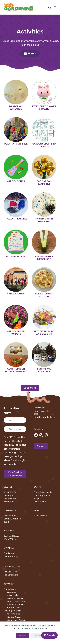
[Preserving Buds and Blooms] (44, 317)
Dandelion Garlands (16, 107)
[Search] (49, 7)
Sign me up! (15, 429)
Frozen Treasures (16, 218)
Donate (41, 446)
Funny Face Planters (44, 370)
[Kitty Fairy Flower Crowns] (44, 92)
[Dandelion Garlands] (16, 92)
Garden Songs (16, 181)
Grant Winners (40, 501)
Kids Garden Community (15, 474)
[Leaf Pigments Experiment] (44, 242)
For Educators (11, 572)
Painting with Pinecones (44, 220)
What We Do (10, 492)
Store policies (40, 515)
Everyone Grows (15, 604)
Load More (30, 387)
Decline (37, 635)
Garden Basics (14, 617)
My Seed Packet (15, 256)
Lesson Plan (13, 595)
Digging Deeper (15, 598)
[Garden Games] (16, 279)
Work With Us (10, 501)
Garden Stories (11, 556)
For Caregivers (11, 575)
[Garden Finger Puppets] (16, 317)
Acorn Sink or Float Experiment (16, 370)
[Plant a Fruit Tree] (16, 129)
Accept (22, 635)
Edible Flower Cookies (44, 295)
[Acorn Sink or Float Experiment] (16, 354)
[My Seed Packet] (16, 242)
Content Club (13, 607)
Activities (11, 592)
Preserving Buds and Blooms (44, 332)
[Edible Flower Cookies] (44, 279)
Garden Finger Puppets (16, 332)
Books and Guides (16, 601)
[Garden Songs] (16, 167)
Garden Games (16, 293)
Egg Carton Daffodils (44, 182)
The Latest (9, 553)
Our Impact (9, 495)
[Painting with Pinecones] (44, 204)
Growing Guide (14, 614)
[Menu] (55, 7)
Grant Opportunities (43, 492)
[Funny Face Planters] (44, 354)
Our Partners (10, 498)
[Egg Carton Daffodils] (44, 167)
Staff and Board (11, 536)
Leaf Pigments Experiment (44, 257)
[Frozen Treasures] (16, 204)
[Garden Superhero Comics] (44, 129)
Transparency (10, 515)
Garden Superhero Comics (44, 145)
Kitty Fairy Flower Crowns (44, 107)
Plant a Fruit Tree (16, 143)
